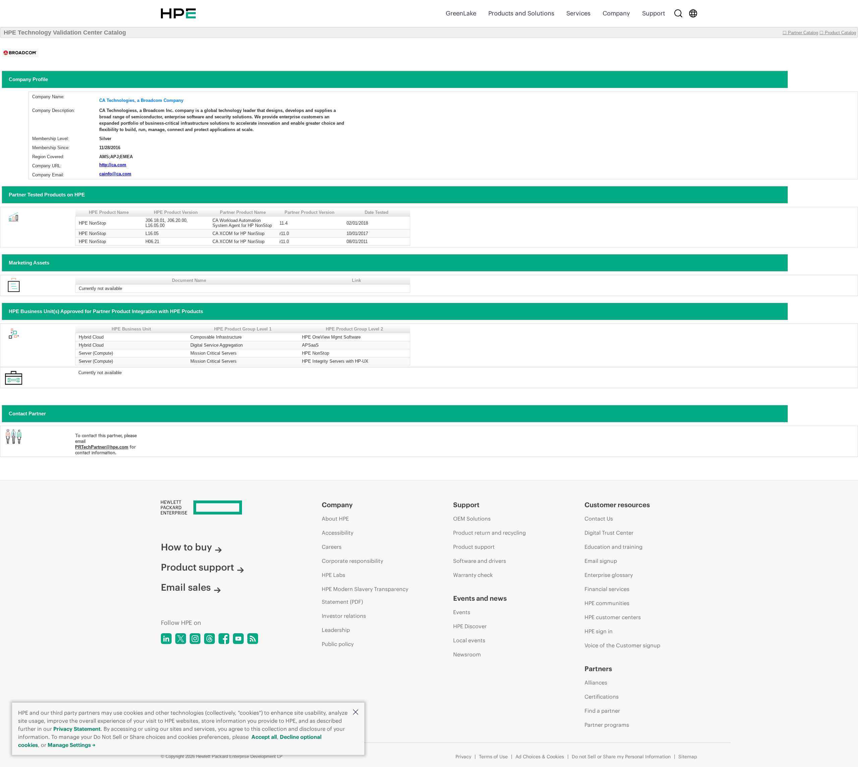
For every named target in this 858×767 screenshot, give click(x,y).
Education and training (613, 546)
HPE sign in (599, 631)
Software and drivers (479, 560)
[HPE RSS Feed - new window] (252, 638)
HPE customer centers (613, 617)
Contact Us (599, 518)
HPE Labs (333, 575)
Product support (197, 567)
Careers (332, 546)
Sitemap (687, 757)
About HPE (335, 518)
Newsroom (467, 654)
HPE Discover (470, 626)
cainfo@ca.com (115, 173)
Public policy (338, 644)
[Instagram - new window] (195, 638)
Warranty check (473, 575)
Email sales (186, 587)
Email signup (601, 560)
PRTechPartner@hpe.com (101, 447)
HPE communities (607, 603)
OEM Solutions (472, 518)
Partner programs (607, 724)
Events (461, 612)
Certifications (602, 696)
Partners (598, 668)
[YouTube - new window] (238, 638)
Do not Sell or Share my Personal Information (621, 757)
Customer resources (617, 504)
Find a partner (602, 710)
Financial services (607, 589)
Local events (469, 640)
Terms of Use (493, 757)
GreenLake (461, 13)
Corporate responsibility (352, 560)
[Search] (678, 13)
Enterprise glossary (609, 575)
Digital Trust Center (609, 532)
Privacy (463, 757)
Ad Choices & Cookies (539, 757)
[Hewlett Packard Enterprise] (178, 13)
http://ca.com (112, 164)
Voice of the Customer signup (622, 645)
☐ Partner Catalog (800, 32)
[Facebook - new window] (224, 638)
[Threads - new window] (209, 638)
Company (616, 13)
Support (653, 13)
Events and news (480, 598)
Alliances (596, 682)
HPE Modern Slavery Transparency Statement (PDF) (365, 595)
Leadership (336, 630)
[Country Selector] (693, 13)
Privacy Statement (77, 728)
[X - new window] (180, 638)
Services (578, 13)
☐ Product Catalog (837, 32)
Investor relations (344, 615)
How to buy (186, 547)
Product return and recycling (489, 532)
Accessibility (337, 532)
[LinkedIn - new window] (166, 638)
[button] (355, 712)
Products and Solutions (521, 13)
